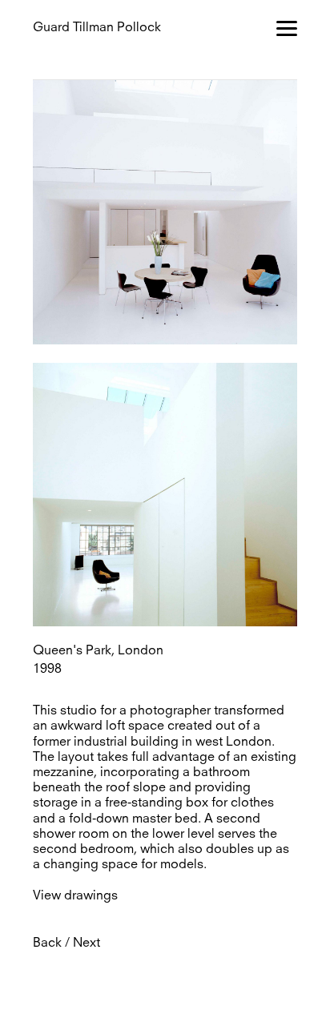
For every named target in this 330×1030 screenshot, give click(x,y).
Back (47, 943)
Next (86, 943)
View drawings (75, 896)
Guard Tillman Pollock (97, 28)
